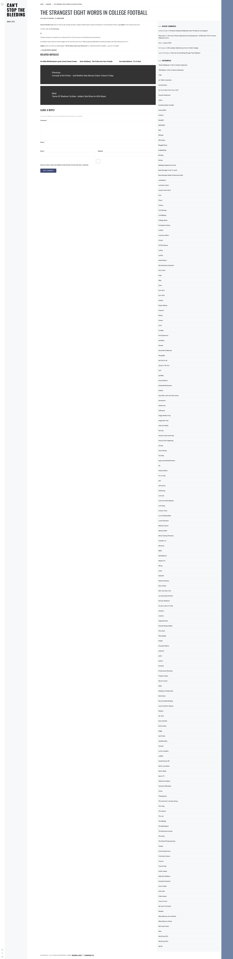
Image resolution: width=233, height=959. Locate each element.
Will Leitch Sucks (163, 926)
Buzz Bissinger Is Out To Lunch (167, 170)
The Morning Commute (165, 831)
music (160, 571)
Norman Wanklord (163, 601)
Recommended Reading (165, 701)
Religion (160, 711)
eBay (159, 280)
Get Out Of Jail (162, 360)
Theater (160, 846)
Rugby (160, 731)
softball (160, 756)
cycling (160, 255)
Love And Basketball (164, 516)
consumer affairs (163, 235)
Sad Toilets (161, 736)
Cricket (160, 240)
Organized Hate (163, 621)
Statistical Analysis (164, 781)
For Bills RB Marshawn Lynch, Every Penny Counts (58, 61)
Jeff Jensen (162, 486)
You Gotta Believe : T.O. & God (130, 61)
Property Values (163, 676)
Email (42, 151)
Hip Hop (160, 430)
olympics (161, 611)
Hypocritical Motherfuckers (166, 460)
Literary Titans (162, 511)
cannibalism (162, 180)
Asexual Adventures (164, 95)
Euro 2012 (161, 290)
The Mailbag (162, 821)
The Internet (162, 811)
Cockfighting (162, 215)
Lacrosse (161, 496)
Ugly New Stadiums (164, 876)
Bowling (160, 155)
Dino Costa (161, 270)
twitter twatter (162, 871)
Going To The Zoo (163, 365)
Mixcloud (161, 546)
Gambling (161, 340)
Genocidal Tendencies (165, 350)
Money (160, 566)
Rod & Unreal (162, 726)
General (160, 345)
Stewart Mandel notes (47, 25)
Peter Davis (161, 36)
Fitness (160, 320)
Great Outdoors (163, 380)
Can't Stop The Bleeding (16, 10)
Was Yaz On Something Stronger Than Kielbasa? (185, 53)
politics (160, 661)
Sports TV (161, 776)
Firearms (161, 310)
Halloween (161, 410)
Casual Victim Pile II (164, 190)
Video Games (162, 896)
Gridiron (54, 50)
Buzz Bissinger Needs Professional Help (170, 175)
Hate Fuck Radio (163, 425)
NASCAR (161, 576)
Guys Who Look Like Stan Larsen (168, 395)
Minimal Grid (77, 955)
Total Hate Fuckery (164, 856)
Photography (162, 636)
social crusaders (163, 751)
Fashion (160, 300)
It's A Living (161, 475)
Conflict (160, 230)
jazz (159, 481)
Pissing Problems (163, 646)
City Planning (162, 210)
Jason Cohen (60, 18)
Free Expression (163, 335)
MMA (160, 551)
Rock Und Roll (162, 721)
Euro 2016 (161, 295)
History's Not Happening (165, 440)
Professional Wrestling (165, 671)
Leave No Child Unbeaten (166, 501)
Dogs (160, 275)
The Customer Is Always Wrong (168, 801)
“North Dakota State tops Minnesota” (76, 46)
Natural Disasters (163, 581)
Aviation (160, 115)
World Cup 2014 (163, 941)
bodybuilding (162, 150)
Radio (160, 686)
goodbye (161, 375)
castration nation (163, 185)
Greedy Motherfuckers (165, 385)
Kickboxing (161, 491)
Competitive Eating (164, 225)
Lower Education (163, 521)
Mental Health (162, 531)
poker (160, 656)
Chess (160, 200)
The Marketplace (163, 826)
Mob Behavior (162, 556)
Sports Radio (162, 771)
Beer (159, 130)
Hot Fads (161, 455)
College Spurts (46, 50)
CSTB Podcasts (163, 245)
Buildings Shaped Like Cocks (167, 165)
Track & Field (162, 866)
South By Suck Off (163, 761)
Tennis (160, 791)
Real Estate (161, 696)
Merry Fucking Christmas (166, 536)
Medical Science (163, 526)
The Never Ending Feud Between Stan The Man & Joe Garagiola (188, 31)
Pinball (160, 641)
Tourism (160, 861)
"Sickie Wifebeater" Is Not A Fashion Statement (172, 65)
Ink (159, 465)
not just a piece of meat (165, 606)
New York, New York (164, 591)
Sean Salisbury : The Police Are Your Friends (96, 61)
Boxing (160, 160)
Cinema (160, 205)
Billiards (160, 135)
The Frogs (161, 806)
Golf (159, 370)
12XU (160, 75)
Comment (43, 120)
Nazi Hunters (162, 586)
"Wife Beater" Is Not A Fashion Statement (171, 70)
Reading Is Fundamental (165, 691)
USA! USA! (161, 891)
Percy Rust (161, 631)
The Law (161, 816)
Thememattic (89, 955)
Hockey (160, 445)
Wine (159, 931)
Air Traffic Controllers (165, 80)
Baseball (161, 120)
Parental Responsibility (165, 626)
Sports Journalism (164, 766)
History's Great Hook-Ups (166, 435)
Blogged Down (162, 145)
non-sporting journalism (165, 596)
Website (100, 151)
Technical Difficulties (164, 786)
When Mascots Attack (165, 921)
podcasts (161, 651)
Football (160, 330)
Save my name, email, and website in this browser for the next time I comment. (64, 165)
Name (42, 142)
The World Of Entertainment (166, 841)
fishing (160, 315)
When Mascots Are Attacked (167, 916)
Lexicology (161, 506)
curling (160, 250)
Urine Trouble (162, 886)
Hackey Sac (162, 405)
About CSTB (11, 21)
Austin (160, 100)
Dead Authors (162, 260)
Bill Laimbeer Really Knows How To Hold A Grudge (182, 48)
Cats (159, 195)
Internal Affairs (162, 470)
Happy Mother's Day (164, 415)
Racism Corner (162, 681)
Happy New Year (163, 420)
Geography (161, 355)
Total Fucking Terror (164, 851)
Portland (161, 666)
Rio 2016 (161, 716)
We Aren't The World (164, 906)
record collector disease (165, 706)
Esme (160, 285)
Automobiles (162, 110)
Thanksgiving (162, 796)
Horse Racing (162, 450)
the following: (55, 29)
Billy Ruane (161, 140)
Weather (160, 911)
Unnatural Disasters (164, 881)
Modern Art (161, 561)
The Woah (161, 836)
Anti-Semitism (162, 85)
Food (160, 325)
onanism (161, 616)
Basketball (161, 125)
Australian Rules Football (166, 105)
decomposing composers (166, 265)
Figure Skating (162, 305)
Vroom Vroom (162, 901)
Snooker (161, 746)
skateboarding (162, 741)
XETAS (160, 946)
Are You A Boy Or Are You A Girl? (168, 90)
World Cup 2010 (163, 936)
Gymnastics (162, 400)
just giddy (121, 25)
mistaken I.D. (162, 541)
